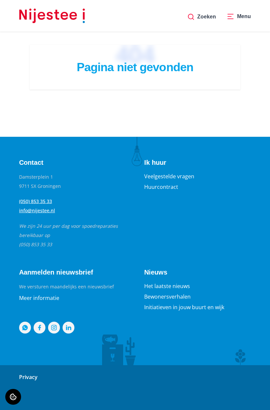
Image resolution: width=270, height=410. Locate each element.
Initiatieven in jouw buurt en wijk (184, 307)
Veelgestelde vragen (169, 176)
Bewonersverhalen (167, 296)
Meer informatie (39, 298)
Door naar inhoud (27, 9)
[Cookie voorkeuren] (13, 397)
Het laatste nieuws (167, 286)
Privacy (28, 377)
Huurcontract (161, 186)
